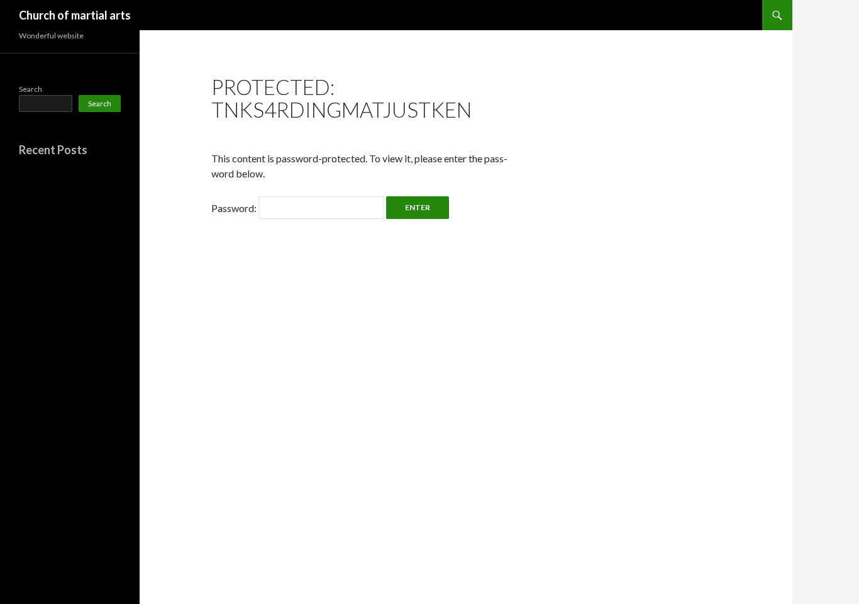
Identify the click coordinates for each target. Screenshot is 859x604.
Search (30, 89)
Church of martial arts (75, 15)
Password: (234, 208)
